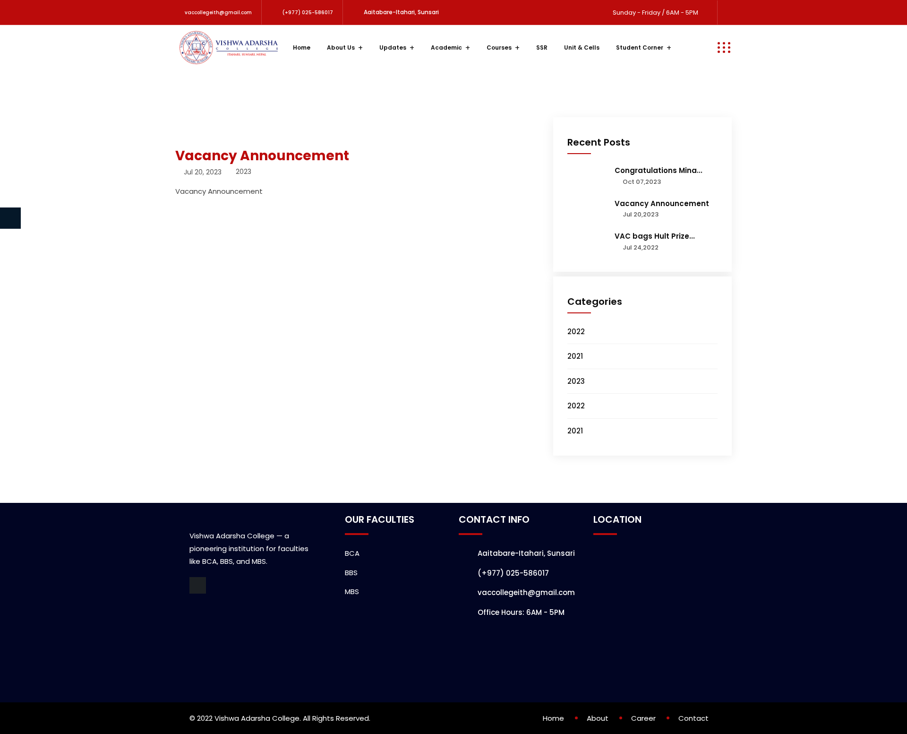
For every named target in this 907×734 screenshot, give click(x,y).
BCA (352, 553)
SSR (542, 47)
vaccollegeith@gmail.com (218, 12)
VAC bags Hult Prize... (655, 236)
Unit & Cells (581, 47)
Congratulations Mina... (658, 170)
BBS (351, 573)
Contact (693, 718)
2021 (575, 356)
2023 (576, 381)
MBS (352, 591)
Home (301, 47)
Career (643, 718)
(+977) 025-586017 (307, 12)
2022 (576, 332)
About (597, 718)
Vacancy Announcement (662, 203)
